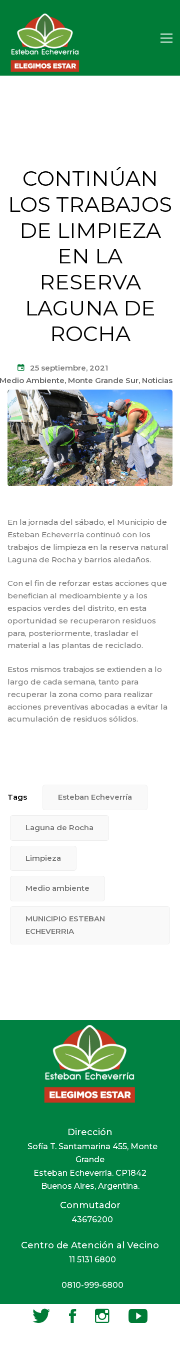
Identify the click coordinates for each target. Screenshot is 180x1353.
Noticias (157, 380)
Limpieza (43, 858)
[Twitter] (41, 1316)
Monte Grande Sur (103, 380)
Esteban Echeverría (95, 797)
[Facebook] (72, 1316)
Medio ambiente (58, 888)
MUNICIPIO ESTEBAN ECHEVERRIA (65, 925)
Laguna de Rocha (60, 827)
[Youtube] (138, 1316)
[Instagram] (102, 1316)
